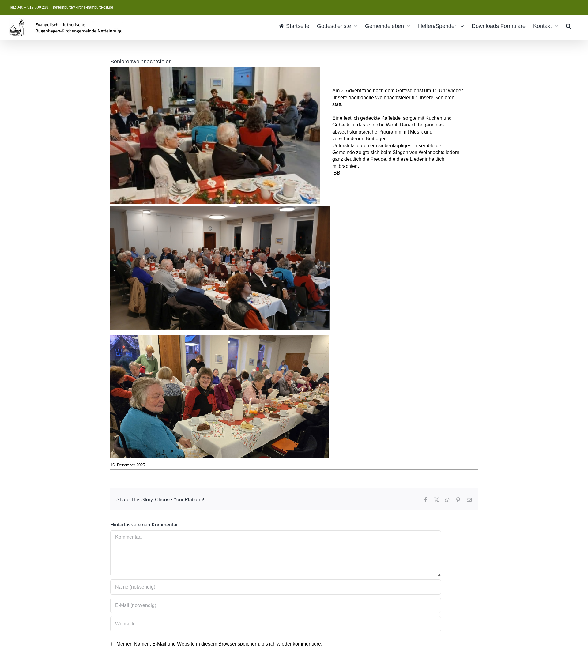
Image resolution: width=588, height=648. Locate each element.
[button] (568, 25)
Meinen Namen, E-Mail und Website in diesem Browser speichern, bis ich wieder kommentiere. (219, 643)
